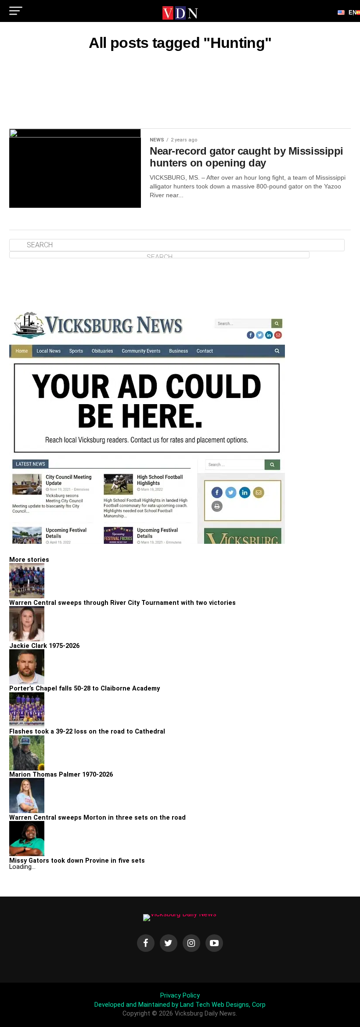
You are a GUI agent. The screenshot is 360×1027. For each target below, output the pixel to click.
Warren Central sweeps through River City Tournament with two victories (122, 603)
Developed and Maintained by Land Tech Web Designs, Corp (180, 1005)
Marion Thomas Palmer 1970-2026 (61, 774)
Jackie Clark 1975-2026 (44, 646)
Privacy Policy (180, 995)
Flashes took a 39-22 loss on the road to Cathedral (87, 731)
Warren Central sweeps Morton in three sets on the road (97, 817)
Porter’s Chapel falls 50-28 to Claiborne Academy (84, 688)
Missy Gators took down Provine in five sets (77, 860)
